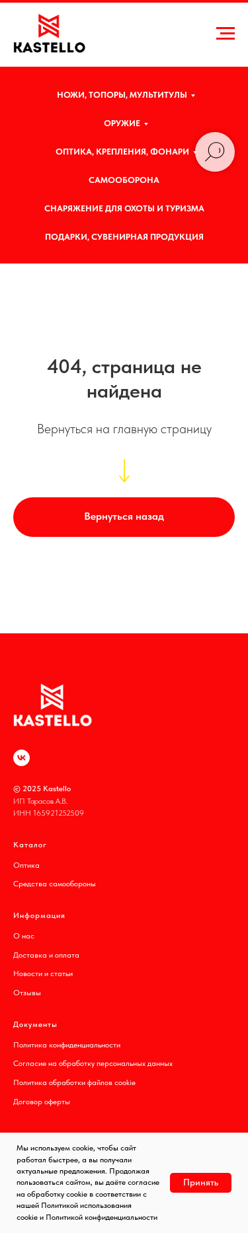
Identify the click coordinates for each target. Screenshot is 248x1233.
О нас (23, 935)
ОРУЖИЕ (122, 123)
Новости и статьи (43, 973)
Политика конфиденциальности (66, 1044)
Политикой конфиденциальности (101, 1217)
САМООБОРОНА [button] (124, 180)
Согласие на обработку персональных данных (93, 1063)
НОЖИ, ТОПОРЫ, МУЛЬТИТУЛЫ (122, 95)
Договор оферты (41, 1101)
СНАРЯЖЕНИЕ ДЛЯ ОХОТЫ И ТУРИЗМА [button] (124, 208)
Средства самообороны (54, 883)
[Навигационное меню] (225, 33)
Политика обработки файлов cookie (74, 1082)
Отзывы (27, 992)
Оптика (26, 865)
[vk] (21, 758)
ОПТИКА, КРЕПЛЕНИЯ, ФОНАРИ (122, 152)
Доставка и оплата (46, 955)
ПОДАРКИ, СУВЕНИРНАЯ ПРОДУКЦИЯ (124, 237)
